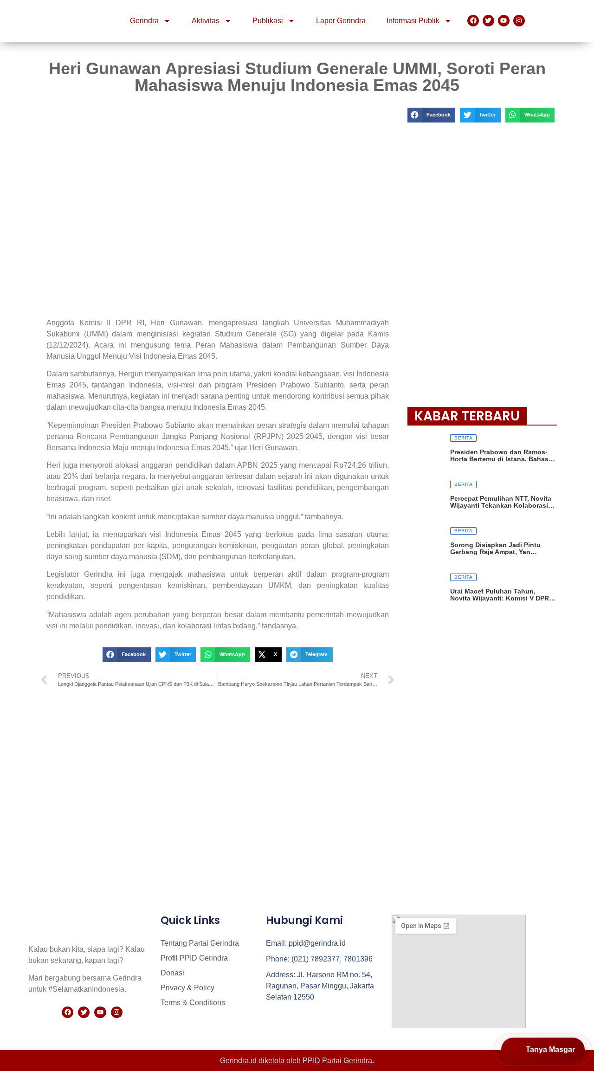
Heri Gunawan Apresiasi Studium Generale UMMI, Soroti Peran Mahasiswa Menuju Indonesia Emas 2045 (297, 77)
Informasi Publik (413, 21)
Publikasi (267, 21)
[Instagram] (519, 20)
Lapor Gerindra (341, 21)
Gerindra (144, 21)
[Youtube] (504, 20)
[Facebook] (473, 20)
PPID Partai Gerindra (337, 1061)
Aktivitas (206, 21)
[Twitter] (488, 20)
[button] (126, 654)
